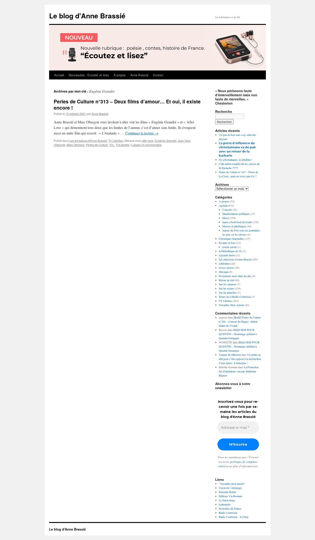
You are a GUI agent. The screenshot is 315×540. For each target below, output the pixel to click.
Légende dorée (227, 255)
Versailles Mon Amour (231, 305)
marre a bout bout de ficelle (237, 222)
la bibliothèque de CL (230, 251)
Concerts (227, 209)
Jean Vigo (184, 141)
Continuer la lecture (141, 133)
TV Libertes (115, 141)
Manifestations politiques (236, 214)
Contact (158, 75)
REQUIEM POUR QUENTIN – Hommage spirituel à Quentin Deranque (238, 334)
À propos (120, 75)
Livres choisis (226, 267)
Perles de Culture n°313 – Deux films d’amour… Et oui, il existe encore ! (127, 104)
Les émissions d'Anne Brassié (88, 141)
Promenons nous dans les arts (235, 276)
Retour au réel (226, 280)
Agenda (223, 205)
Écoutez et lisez (227, 243)
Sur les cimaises (227, 284)
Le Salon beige (227, 500)
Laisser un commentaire (146, 145)
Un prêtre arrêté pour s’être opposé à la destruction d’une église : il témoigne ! (240, 359)
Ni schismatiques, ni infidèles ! (236, 159)
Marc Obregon (76, 145)
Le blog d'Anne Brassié (87, 15)
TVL (111, 145)
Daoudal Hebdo (227, 492)
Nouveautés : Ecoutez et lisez (89, 75)
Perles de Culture (97, 145)
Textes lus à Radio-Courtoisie (235, 296)
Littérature (224, 263)
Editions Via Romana (230, 496)
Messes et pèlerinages (234, 226)
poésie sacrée (229, 247)
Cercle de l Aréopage (230, 488)
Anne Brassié (139, 75)
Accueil (59, 75)
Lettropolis (225, 504)
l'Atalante (59, 145)
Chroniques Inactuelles (231, 238)
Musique (224, 272)
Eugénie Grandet (165, 141)
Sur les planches (228, 292)
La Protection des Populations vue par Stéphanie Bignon (239, 371)
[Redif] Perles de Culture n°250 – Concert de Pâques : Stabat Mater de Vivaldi (240, 321)
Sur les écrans (226, 288)
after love (147, 141)
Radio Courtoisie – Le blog (233, 517)
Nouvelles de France (230, 508)
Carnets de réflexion (230, 354)
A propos (224, 201)
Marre (225, 218)
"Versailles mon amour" (232, 483)
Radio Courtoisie (228, 512)
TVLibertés (122, 145)
